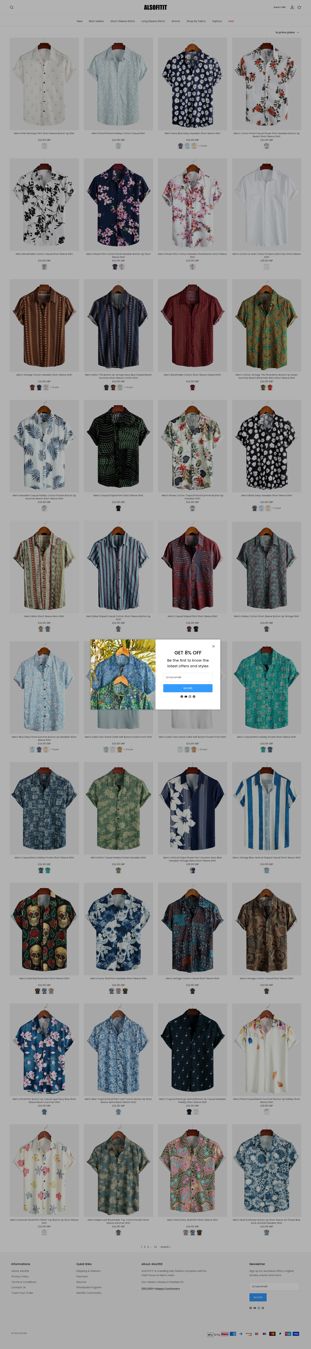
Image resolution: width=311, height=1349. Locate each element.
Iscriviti (188, 688)
